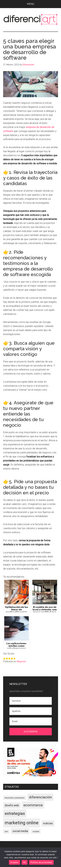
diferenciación (40, 797)
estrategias (15, 813)
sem (6, 832)
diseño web (12, 805)
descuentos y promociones (14, 798)
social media (20, 831)
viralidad (36, 832)
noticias (48, 823)
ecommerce (33, 805)
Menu (30, 3)
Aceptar (14, 862)
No (24, 862)
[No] (57, 857)
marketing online (21, 822)
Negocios (21, 661)
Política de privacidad (41, 862)
